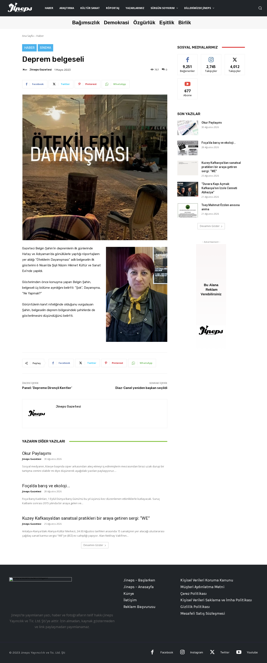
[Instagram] (182, 652)
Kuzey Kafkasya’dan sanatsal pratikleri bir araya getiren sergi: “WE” (86, 518)
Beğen (187, 57)
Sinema (45, 48)
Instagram (196, 652)
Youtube (252, 652)
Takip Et (211, 57)
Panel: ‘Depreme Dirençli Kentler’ (47, 388)
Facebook (166, 652)
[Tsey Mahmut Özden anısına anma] (187, 210)
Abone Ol (188, 81)
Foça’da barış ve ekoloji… (46, 485)
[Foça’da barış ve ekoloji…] (187, 148)
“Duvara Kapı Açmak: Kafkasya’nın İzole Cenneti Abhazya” (219, 188)
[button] (260, 8)
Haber (40, 36)
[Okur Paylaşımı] (187, 128)
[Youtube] (238, 652)
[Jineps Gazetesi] (25, 69)
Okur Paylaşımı (36, 453)
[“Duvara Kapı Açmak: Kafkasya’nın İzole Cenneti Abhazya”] (187, 189)
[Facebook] (152, 652)
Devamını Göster (93, 545)
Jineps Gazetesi (40, 69)
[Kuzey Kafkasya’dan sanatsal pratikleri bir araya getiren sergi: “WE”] (187, 168)
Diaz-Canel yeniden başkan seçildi (141, 388)
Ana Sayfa (28, 36)
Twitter (224, 652)
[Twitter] (212, 652)
